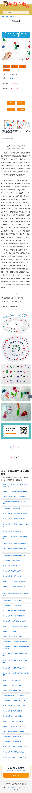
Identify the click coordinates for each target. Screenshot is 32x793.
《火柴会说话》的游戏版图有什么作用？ (13, 616)
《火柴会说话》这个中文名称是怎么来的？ (14, 695)
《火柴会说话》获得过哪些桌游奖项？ (13, 711)
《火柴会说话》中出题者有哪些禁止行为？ (14, 668)
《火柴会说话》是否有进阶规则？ (11, 531)
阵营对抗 (6, 70)
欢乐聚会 (6, 66)
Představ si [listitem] (16, 24)
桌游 (7, 17)
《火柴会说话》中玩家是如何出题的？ (13, 680)
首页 (3, 17)
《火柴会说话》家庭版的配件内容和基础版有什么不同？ (15, 537)
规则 (21, 102)
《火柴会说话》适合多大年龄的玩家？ (13, 741)
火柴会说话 (13, 17)
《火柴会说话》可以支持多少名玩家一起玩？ (14, 757)
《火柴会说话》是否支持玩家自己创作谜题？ (14, 514)
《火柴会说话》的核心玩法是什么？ (12, 685)
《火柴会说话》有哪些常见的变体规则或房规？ (15, 491)
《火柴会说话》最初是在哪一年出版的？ (13, 731)
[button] (30, 8)
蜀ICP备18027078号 (14, 787)
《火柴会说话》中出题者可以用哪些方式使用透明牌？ (15, 674)
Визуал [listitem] (22, 24)
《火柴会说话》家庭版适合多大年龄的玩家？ (14, 543)
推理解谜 (14, 66)
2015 (11, 78)
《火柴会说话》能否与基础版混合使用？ (13, 519)
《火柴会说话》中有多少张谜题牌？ (12, 600)
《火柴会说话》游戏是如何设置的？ (12, 566)
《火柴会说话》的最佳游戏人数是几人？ (13, 752)
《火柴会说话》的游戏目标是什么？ (12, 690)
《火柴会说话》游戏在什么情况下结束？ (13, 555)
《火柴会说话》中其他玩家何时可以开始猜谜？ (15, 641)
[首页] (15, 3)
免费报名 (16, 775)
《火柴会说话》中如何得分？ (10, 631)
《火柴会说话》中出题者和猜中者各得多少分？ (15, 626)
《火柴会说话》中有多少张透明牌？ (12, 605)
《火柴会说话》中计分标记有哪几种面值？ (14, 581)
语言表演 (22, 66)
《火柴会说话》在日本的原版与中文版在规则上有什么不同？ (15, 485)
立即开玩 (21, 109)
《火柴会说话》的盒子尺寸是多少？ (12, 571)
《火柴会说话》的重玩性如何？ (11, 508)
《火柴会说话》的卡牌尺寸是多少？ (12, 576)
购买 (11, 109)
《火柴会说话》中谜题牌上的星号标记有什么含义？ (15, 587)
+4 (27, 24)
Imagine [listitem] (4, 24)
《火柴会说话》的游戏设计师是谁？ (12, 736)
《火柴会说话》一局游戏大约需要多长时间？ (14, 747)
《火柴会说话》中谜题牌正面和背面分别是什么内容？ (15, 594)
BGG (11, 102)
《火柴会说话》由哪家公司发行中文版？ (13, 721)
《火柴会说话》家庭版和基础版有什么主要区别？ (14, 549)
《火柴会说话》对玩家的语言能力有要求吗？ (14, 496)
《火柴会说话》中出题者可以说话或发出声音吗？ (14, 662)
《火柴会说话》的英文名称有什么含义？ (13, 700)
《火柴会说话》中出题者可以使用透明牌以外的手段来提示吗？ (15, 647)
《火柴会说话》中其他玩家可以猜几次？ (13, 636)
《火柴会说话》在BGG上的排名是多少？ (13, 716)
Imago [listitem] (9, 24)
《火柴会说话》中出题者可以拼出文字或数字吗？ (14, 654)
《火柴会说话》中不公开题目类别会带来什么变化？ (15, 525)
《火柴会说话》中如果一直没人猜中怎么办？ (14, 621)
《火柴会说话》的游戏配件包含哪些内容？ (14, 610)
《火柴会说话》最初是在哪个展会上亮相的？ (14, 726)
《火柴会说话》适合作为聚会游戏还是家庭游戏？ (14, 502)
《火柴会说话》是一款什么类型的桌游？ (13, 706)
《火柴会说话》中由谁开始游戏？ (11, 560)
